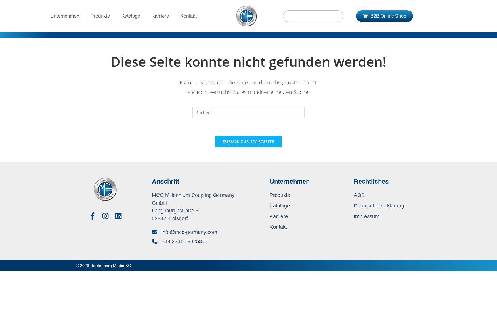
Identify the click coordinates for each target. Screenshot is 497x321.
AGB (359, 195)
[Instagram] (105, 216)
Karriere (160, 16)
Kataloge (130, 16)
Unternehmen (64, 16)
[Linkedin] (118, 216)
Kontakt (188, 16)
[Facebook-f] (92, 216)
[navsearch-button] (313, 16)
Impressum (366, 216)
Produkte (100, 16)
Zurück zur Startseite (248, 141)
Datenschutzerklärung (379, 206)
